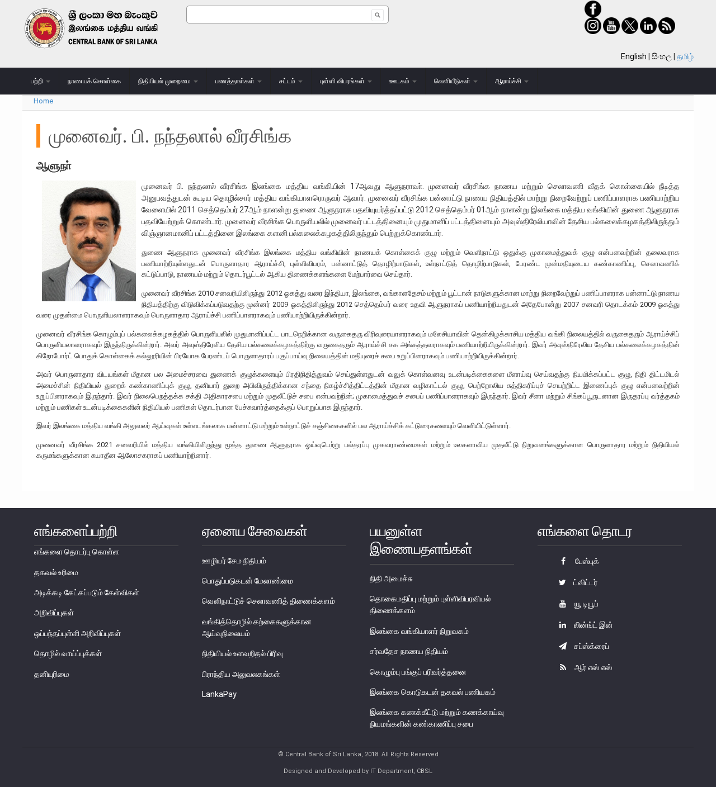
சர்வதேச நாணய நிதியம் (409, 651)
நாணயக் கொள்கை (94, 81)
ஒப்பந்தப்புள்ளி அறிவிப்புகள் (77, 633)
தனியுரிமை (51, 674)
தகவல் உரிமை (56, 572)
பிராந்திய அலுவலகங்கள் (241, 674)
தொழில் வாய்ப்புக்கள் (68, 653)
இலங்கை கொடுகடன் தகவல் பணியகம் (433, 692)
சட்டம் (288, 81)
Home (43, 101)
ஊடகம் (400, 81)
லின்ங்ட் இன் (592, 624)
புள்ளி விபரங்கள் (343, 81)
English (634, 56)
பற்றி (38, 81)
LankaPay (219, 694)
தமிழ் (685, 56)
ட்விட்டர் (584, 582)
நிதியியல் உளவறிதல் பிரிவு (242, 653)
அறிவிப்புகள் (54, 612)
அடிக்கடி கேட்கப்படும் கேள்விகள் (86, 592)
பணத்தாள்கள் (235, 81)
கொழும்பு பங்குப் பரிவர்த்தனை (418, 671)
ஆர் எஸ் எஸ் (592, 667)
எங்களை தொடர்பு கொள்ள (76, 551)
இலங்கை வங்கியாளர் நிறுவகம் (419, 631)
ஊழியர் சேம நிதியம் (234, 560)
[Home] (104, 28)
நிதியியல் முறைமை (165, 81)
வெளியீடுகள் (453, 81)
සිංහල (662, 56)
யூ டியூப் (586, 603)
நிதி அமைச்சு (391, 578)
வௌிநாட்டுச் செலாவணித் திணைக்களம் (268, 600)
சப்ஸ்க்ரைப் (590, 646)
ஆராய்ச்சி (509, 81)
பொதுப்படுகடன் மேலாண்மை (247, 580)
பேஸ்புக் (586, 561)
